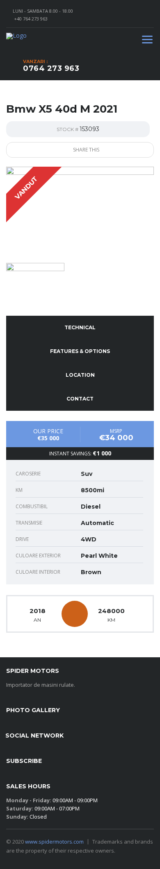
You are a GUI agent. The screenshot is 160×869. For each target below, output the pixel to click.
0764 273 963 (51, 68)
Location (80, 375)
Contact (80, 399)
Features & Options (80, 351)
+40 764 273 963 (31, 19)
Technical (80, 327)
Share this (85, 149)
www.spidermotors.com (54, 841)
